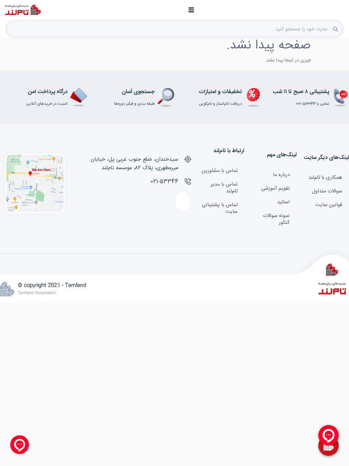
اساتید (283, 202)
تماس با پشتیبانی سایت (220, 208)
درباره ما (281, 175)
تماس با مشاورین (219, 170)
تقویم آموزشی (275, 188)
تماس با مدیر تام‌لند (224, 187)
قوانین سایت (328, 205)
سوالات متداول (327, 191)
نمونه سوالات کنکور (276, 219)
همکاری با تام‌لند (325, 177)
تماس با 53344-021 (312, 103)
